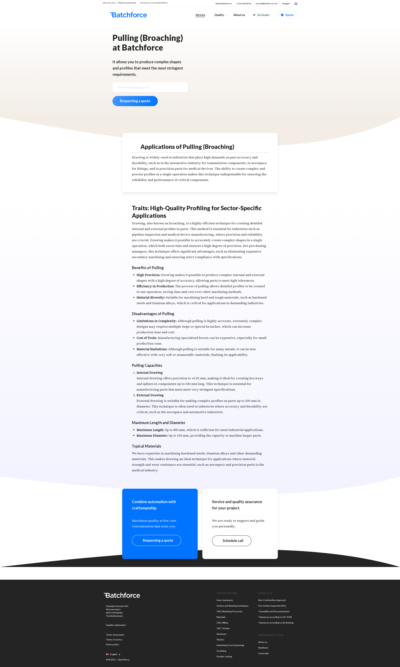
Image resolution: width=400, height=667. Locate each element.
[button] (156, 540)
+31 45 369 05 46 (243, 3)
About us (262, 642)
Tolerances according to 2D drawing (275, 622)
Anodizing (221, 650)
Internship (263, 653)
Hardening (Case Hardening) (230, 645)
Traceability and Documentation (274, 611)
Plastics (220, 639)
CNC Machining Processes (229, 611)
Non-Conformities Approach (272, 600)
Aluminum (221, 634)
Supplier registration (116, 625)
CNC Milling (222, 622)
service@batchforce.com (267, 3)
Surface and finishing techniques (232, 605)
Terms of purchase (115, 634)
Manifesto (263, 647)
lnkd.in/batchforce (223, 3)
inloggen (286, 3)
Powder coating (224, 656)
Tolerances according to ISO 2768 (275, 617)
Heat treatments (225, 600)
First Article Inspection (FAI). (272, 605)
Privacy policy (112, 644)
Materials (221, 617)
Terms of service (114, 639)
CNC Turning (223, 628)
